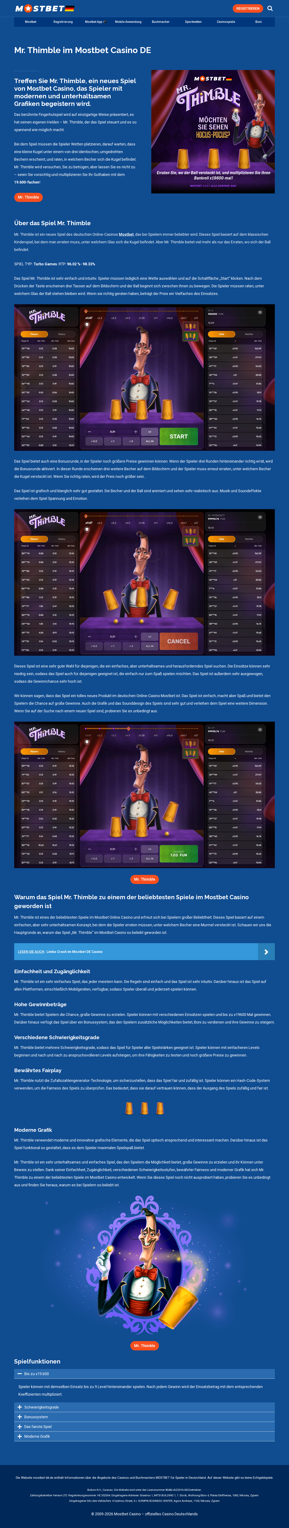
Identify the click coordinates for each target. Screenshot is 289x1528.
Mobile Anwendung (128, 21)
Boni (258, 21)
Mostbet (30, 21)
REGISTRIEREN (248, 9)
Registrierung (63, 21)
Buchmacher (161, 21)
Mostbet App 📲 (95, 21)
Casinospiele (226, 21)
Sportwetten (193, 21)
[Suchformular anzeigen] (270, 8)
